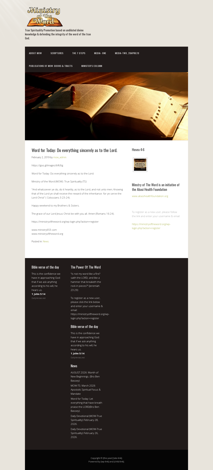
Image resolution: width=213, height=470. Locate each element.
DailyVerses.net (39, 298)
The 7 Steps (78, 53)
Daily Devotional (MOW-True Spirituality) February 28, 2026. (86, 420)
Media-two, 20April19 (127, 53)
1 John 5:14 (38, 294)
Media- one (100, 53)
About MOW (35, 53)
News (46, 241)
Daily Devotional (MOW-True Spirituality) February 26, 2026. (86, 433)
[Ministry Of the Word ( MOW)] (44, 24)
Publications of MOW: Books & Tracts (51, 66)
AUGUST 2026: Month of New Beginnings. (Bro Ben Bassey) (85, 376)
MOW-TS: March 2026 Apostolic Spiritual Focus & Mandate (86, 389)
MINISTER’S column (91, 66)
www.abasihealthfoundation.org (150, 196)
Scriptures (57, 53)
